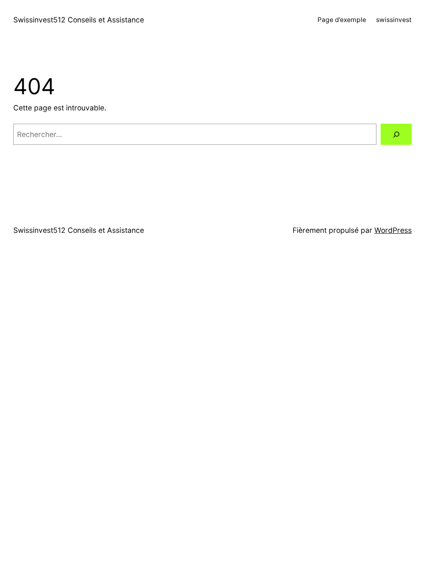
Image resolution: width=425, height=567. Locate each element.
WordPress (393, 230)
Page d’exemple (342, 20)
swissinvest (394, 20)
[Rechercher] (396, 134)
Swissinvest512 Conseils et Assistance (78, 19)
